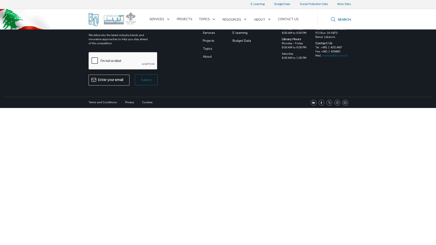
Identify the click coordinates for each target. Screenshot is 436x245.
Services (156, 19)
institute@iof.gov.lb (334, 55)
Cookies (147, 102)
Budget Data (282, 4)
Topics (204, 19)
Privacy (129, 102)
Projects (184, 19)
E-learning (240, 33)
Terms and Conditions (103, 102)
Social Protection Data (314, 4)
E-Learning (258, 4)
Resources (232, 19)
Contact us (288, 19)
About (259, 19)
